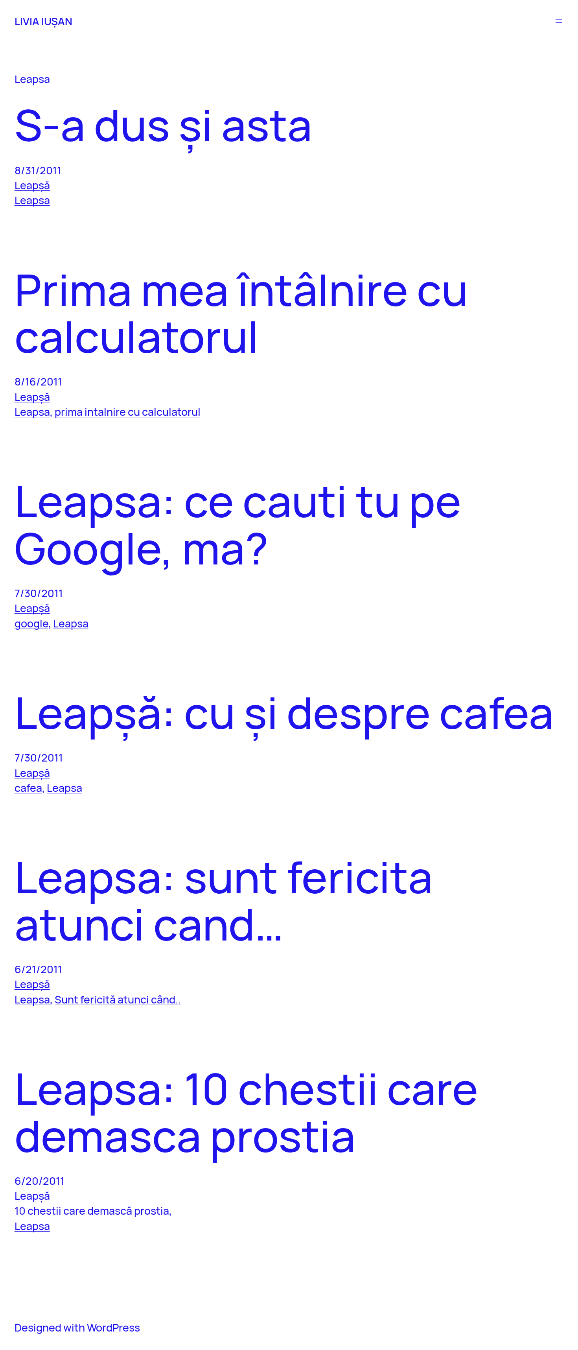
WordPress (113, 1327)
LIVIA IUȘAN (43, 21)
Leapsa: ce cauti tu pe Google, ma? (238, 524)
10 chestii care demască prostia (92, 1210)
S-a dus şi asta (163, 124)
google (31, 623)
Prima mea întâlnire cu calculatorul (241, 313)
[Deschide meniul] (558, 21)
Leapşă (32, 185)
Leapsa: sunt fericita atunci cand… (224, 900)
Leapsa (32, 200)
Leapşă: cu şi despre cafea (284, 712)
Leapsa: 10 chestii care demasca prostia (246, 1112)
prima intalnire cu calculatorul (128, 411)
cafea (28, 787)
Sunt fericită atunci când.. (118, 999)
